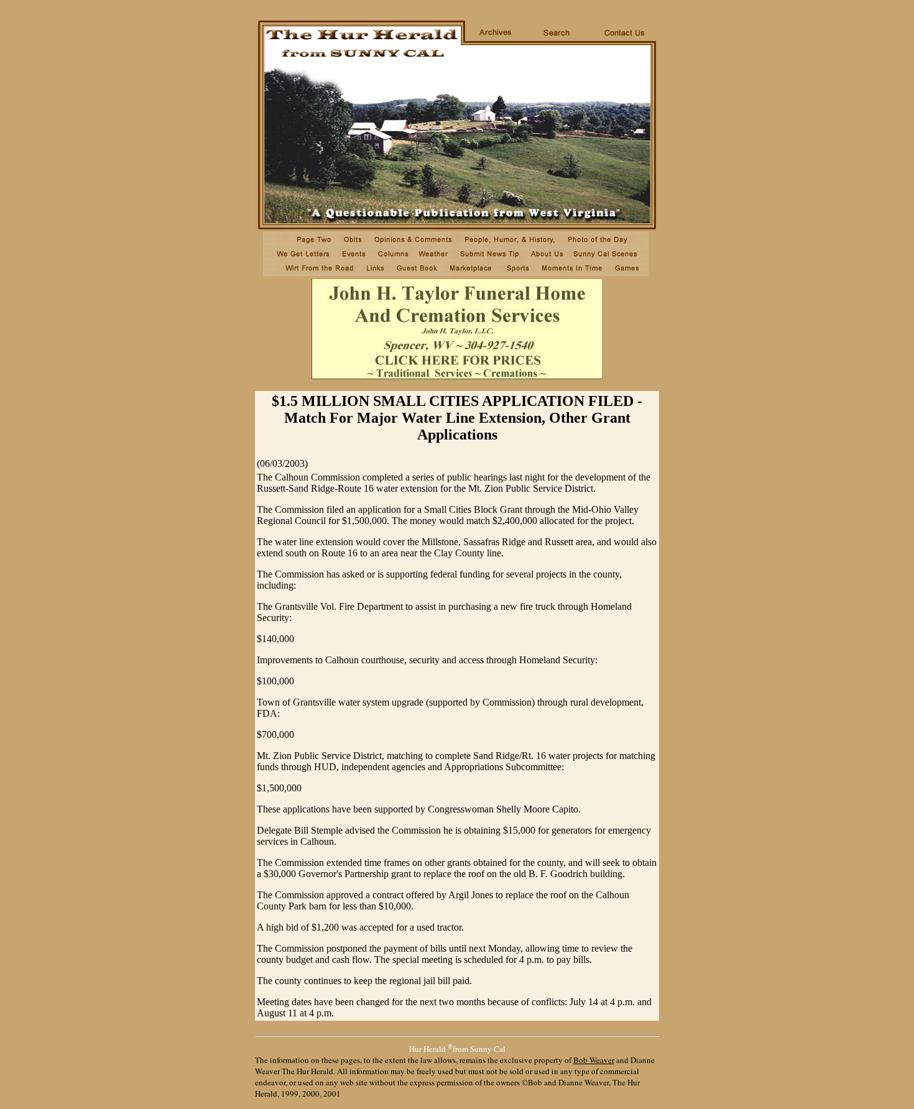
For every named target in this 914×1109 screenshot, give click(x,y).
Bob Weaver (593, 1059)
